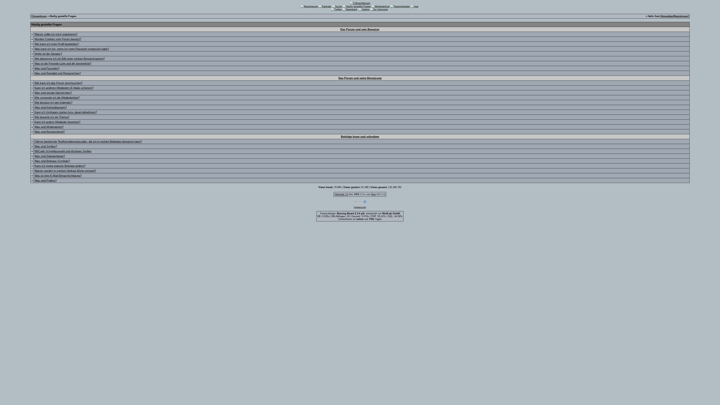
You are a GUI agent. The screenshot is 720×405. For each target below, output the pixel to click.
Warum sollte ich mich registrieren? (55, 34)
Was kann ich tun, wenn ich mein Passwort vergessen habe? (71, 48)
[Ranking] (360, 202)
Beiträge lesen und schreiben (360, 136)
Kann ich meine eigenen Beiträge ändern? (59, 165)
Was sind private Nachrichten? (53, 92)
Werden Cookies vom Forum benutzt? (57, 39)
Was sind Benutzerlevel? (49, 131)
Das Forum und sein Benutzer (360, 29)
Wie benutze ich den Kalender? (53, 102)
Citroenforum (39, 16)
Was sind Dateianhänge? (49, 156)
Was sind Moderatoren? (49, 126)
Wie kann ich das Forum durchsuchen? (58, 83)
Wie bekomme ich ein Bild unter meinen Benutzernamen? (69, 58)
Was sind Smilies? (45, 146)
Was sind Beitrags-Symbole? (52, 161)
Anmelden (667, 16)
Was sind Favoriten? (46, 68)
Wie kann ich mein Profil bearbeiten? (56, 44)
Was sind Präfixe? (45, 180)
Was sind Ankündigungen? (50, 107)
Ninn (373, 194)
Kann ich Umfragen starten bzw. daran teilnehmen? (65, 112)
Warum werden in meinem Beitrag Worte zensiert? (65, 170)
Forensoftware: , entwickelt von (360, 213)
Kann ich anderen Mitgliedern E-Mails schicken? (63, 87)
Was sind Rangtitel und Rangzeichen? (57, 73)
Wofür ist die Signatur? (48, 53)
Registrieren (681, 16)
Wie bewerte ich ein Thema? (51, 117)
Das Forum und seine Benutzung (360, 78)
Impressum (360, 207)
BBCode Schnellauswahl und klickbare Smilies (63, 151)
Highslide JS (341, 194)
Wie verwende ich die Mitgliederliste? (57, 97)
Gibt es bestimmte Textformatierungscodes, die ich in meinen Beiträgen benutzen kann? (88, 141)
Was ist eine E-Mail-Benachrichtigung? (58, 175)
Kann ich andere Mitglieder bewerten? (57, 122)
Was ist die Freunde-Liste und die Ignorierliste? (62, 63)
